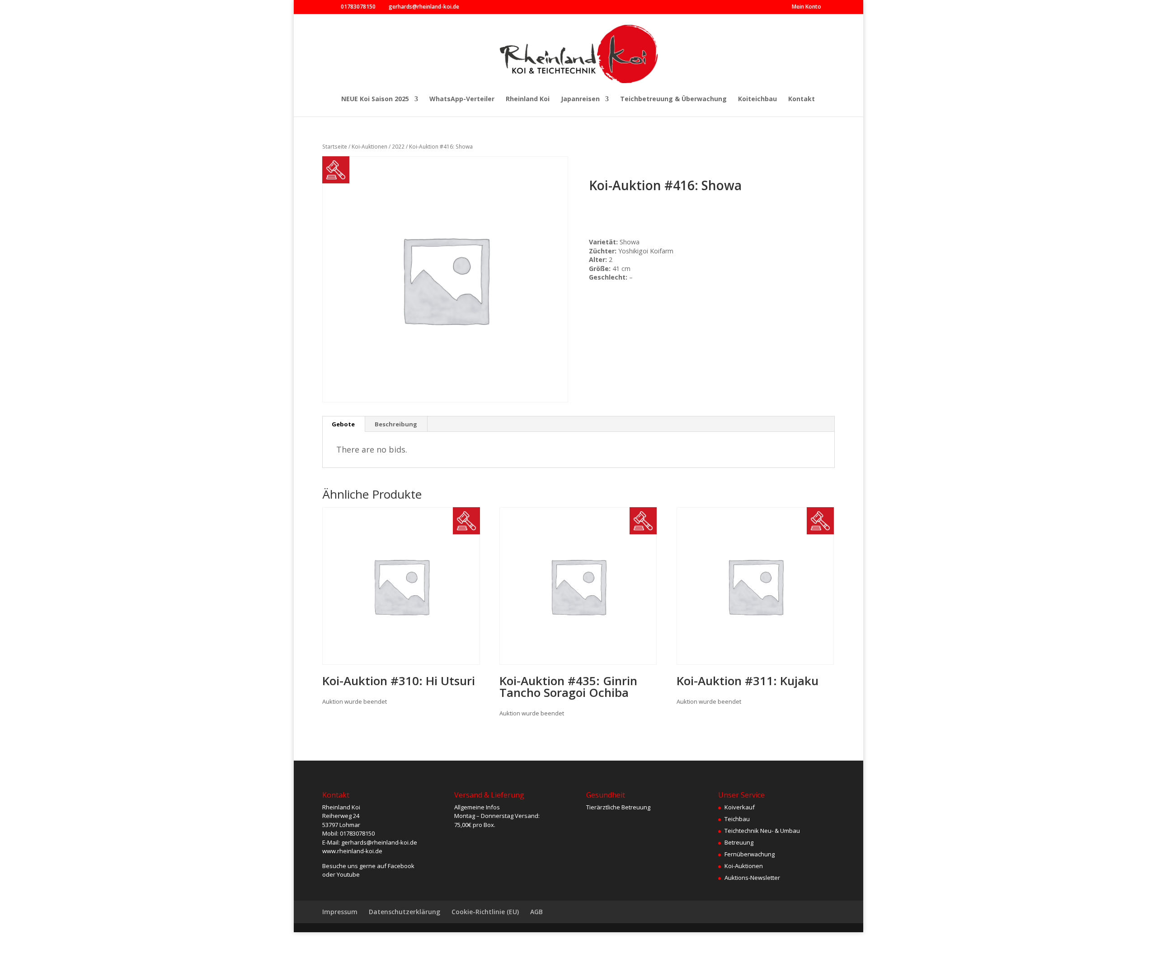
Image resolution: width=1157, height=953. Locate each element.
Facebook (401, 866)
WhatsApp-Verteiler (461, 99)
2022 (398, 146)
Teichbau (737, 819)
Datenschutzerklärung (404, 911)
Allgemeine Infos (477, 807)
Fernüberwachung (749, 854)
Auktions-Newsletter (752, 878)
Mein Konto (806, 7)
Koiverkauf (739, 807)
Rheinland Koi (528, 99)
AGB (536, 911)
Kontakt (801, 99)
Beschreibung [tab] (396, 424)
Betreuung (738, 842)
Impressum (339, 911)
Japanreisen (580, 99)
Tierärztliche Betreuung (618, 807)
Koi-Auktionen (369, 146)
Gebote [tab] (343, 424)
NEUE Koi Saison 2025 (375, 99)
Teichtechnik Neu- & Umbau (762, 831)
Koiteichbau (757, 99)
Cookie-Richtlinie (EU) (485, 911)
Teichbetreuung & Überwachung (673, 99)
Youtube (348, 874)
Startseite (334, 146)
